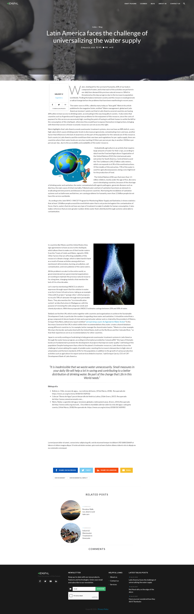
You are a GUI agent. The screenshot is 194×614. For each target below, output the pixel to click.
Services (113, 584)
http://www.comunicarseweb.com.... (69, 399)
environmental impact (79, 478)
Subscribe (100, 589)
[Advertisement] (92, 227)
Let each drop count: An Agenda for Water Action (105, 322)
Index (94, 27)
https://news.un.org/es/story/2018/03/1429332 (71, 394)
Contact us (114, 581)
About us (113, 577)
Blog (100, 27)
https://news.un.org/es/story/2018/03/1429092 (106, 407)
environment (60, 478)
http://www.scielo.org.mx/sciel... (67, 404)
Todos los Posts (58, 108)
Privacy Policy (103, 609)
